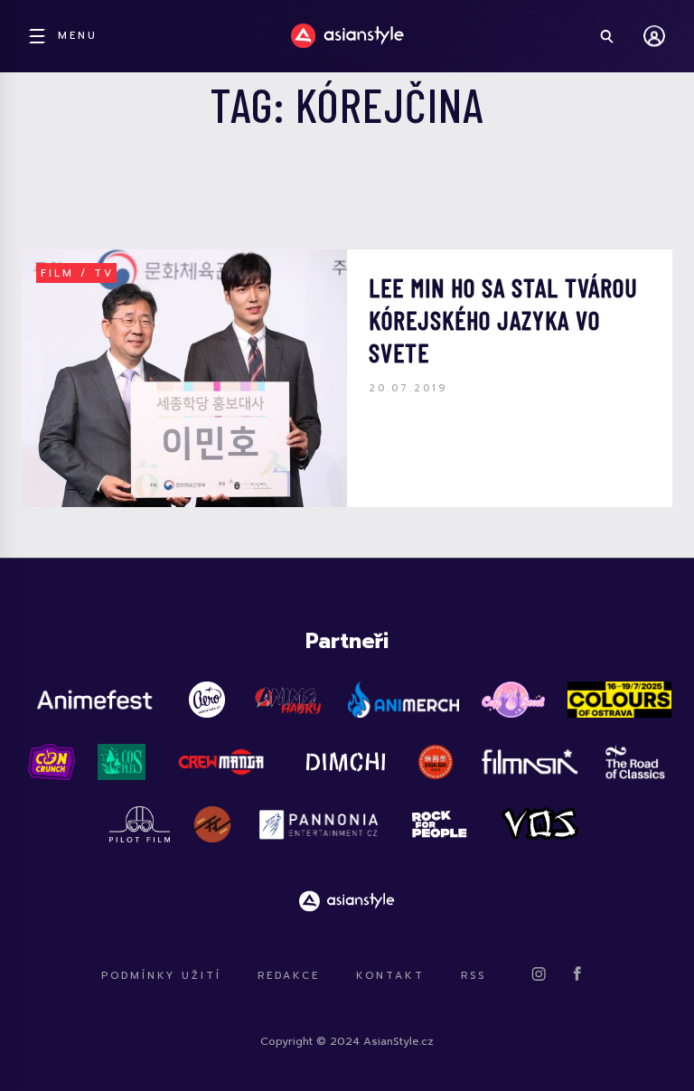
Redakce (289, 975)
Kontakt (390, 975)
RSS (473, 975)
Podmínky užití (161, 975)
